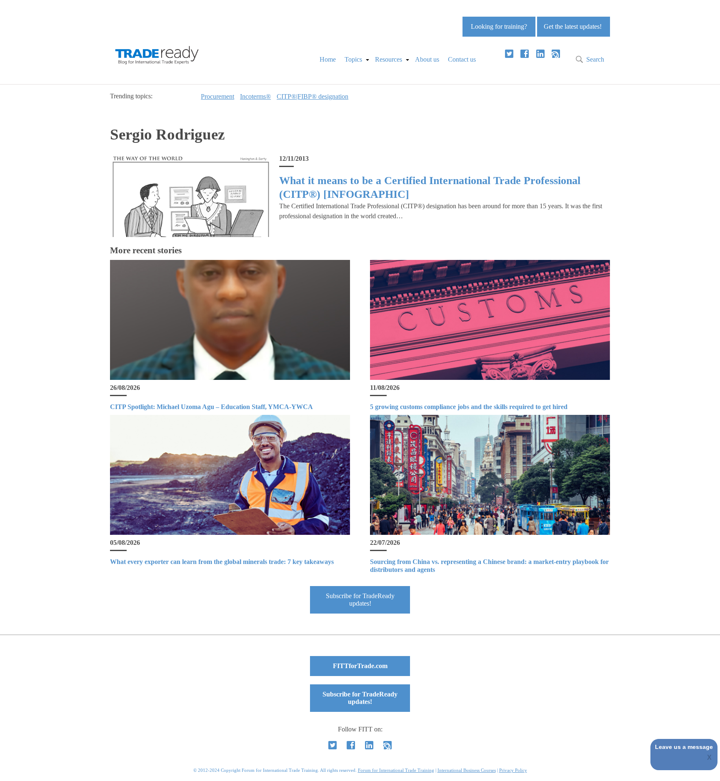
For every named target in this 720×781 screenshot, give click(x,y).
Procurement (217, 96)
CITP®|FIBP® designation (312, 96)
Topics (353, 59)
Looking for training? (499, 26)
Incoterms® (255, 96)
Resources (388, 59)
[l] (540, 54)
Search (595, 59)
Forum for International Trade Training (396, 770)
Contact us (462, 59)
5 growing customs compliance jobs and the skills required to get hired (469, 406)
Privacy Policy (513, 770)
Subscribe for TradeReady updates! (360, 599)
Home (328, 59)
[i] (556, 54)
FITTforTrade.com (360, 665)
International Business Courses (467, 770)
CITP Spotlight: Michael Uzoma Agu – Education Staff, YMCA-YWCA (211, 406)
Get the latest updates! (573, 26)
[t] (509, 54)
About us (427, 59)
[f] (524, 54)
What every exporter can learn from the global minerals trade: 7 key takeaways (222, 561)
